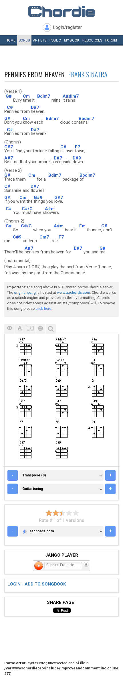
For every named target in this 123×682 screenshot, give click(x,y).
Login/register (67, 27)
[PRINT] (40, 329)
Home (10, 40)
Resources (92, 40)
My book (71, 40)
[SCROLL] (30, 329)
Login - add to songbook (36, 584)
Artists (39, 40)
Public (55, 40)
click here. (43, 308)
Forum (111, 40)
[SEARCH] (50, 329)
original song (25, 292)
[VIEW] (9, 329)
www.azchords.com (73, 292)
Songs (24, 40)
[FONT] (20, 329)
